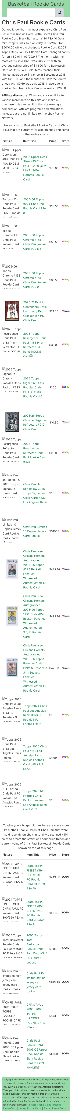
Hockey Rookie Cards (30, 1108)
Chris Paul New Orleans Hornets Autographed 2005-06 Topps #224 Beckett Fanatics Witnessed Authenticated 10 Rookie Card (34, 569)
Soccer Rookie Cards (55, 1108)
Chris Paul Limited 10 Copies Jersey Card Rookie (35, 531)
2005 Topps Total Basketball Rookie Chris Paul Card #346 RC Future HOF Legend (37, 949)
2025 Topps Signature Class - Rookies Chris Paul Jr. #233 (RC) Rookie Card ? (35, 387)
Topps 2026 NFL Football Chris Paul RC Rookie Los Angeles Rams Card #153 (35, 800)
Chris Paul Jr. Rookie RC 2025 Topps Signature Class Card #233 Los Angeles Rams (35, 493)
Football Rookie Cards (39, 1104)
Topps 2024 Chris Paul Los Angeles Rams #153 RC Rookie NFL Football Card (35, 715)
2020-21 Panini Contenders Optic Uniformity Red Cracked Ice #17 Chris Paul (35, 311)
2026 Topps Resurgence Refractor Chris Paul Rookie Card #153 (34, 453)
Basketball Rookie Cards (36, 4)
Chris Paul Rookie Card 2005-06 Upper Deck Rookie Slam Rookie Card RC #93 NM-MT (37, 1054)
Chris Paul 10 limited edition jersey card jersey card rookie (36, 982)
